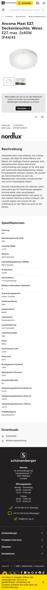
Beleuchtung (20, 16)
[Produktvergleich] (37, 3)
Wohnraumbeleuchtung (37, 16)
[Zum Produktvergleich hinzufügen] (42, 116)
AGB (17, 566)
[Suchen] (43, 10)
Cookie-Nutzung (10, 587)
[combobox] (24, 10)
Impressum (39, 566)
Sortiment (9, 16)
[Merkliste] (44, 3)
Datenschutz (27, 566)
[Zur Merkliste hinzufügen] (36, 116)
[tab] (9, 82)
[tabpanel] (23, 59)
